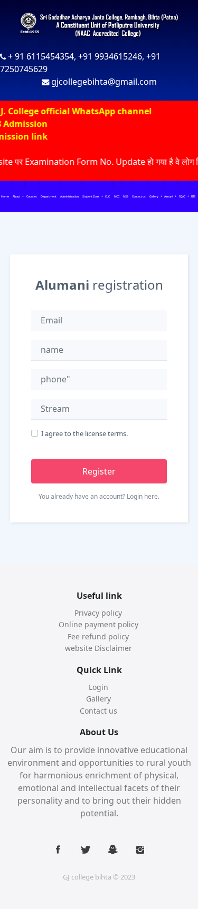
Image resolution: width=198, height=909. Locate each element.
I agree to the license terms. (84, 433)
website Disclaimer (98, 648)
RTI (193, 196)
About (16, 196)
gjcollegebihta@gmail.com (104, 81)
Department (48, 196)
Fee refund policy (98, 636)
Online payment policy (98, 624)
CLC (107, 196)
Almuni (168, 196)
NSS (125, 196)
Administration (69, 196)
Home (5, 196)
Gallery (153, 196)
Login (98, 687)
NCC (116, 196)
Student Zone (90, 196)
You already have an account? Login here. (99, 496)
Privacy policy (98, 613)
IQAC (182, 196)
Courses (31, 196)
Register (99, 471)
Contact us (139, 196)
